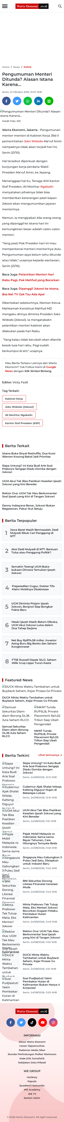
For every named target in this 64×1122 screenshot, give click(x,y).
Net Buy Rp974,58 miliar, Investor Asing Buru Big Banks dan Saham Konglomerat (34, 643)
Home (5, 67)
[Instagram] (53, 1022)
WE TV (32, 1093)
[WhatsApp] (27, 101)
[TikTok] (32, 1022)
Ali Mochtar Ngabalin (19, 415)
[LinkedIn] (38, 101)
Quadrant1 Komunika (32, 1085)
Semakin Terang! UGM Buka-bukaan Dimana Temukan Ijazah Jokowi (33, 570)
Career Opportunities (32, 1045)
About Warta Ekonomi (32, 1041)
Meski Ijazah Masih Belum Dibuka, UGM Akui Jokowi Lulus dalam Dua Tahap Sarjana (35, 625)
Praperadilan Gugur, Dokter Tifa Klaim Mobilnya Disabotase (33, 587)
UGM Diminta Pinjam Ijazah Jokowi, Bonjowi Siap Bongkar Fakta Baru (32, 606)
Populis (32, 1081)
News (16, 67)
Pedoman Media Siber (32, 1050)
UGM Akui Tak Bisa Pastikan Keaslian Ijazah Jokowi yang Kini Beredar (31, 482)
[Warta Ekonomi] (32, 6)
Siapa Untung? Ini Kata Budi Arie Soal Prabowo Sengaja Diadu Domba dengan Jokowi (29, 469)
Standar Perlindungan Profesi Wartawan (32, 1054)
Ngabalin (47, 186)
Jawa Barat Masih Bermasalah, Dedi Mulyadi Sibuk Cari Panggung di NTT (34, 533)
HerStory (32, 1077)
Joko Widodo (33, 141)
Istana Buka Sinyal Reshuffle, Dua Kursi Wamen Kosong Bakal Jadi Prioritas (28, 455)
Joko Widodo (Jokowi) (19, 406)
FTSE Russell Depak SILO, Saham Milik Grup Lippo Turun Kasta (34, 661)
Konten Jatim (32, 1097)
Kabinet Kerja (14, 398)
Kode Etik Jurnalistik (32, 1058)
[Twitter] (17, 101)
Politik (27, 67)
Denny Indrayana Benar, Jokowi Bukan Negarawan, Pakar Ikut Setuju (28, 507)
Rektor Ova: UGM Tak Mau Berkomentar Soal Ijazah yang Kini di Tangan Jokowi (29, 495)
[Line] (49, 101)
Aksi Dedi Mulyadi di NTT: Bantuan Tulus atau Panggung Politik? (34, 551)
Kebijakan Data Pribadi (32, 1062)
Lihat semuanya (48, 755)
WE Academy (32, 1089)
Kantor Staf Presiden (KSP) (22, 423)
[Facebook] (6, 101)
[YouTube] (42, 1022)
